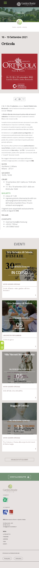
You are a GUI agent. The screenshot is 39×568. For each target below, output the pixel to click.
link (17, 210)
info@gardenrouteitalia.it (9, 527)
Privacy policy (7, 558)
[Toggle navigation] (5, 3)
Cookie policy (18, 558)
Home (14, 27)
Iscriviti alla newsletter (18, 477)
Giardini (5, 539)
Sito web (5, 215)
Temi (4, 541)
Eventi (19, 27)
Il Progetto (6, 534)
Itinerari (5, 536)
